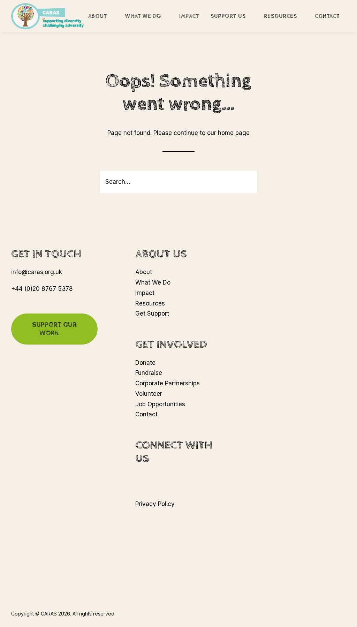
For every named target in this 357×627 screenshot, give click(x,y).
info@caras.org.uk (36, 272)
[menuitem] (103, 16)
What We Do (143, 16)
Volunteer (148, 393)
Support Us (228, 16)
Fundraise (148, 372)
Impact (189, 16)
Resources (280, 16)
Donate (145, 362)
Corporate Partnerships (167, 383)
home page (234, 132)
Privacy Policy (155, 503)
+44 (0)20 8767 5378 (42, 288)
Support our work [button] (55, 329)
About (97, 16)
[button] (246, 181)
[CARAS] (47, 16)
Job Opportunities (160, 404)
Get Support (152, 313)
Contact (327, 16)
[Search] (178, 182)
